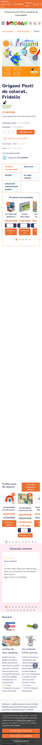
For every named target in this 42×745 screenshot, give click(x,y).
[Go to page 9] (32, 542)
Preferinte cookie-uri (21, 741)
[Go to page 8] (29, 542)
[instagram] (37, 4)
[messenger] (40, 4)
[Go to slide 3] (12, 607)
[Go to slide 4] (16, 607)
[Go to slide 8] (29, 607)
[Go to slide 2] (9, 607)
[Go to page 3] (22, 239)
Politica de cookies (24, 720)
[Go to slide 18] (30, 610)
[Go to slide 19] (34, 610)
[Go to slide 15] (21, 610)
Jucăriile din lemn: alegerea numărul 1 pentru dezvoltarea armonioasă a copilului (11, 651)
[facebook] (34, 4)
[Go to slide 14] (17, 610)
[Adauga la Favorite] (14, 209)
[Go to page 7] (25, 542)
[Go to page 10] (35, 542)
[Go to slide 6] (22, 607)
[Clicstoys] (10, 631)
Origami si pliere (23, 31)
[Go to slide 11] (8, 610)
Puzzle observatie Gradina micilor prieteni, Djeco (24, 216)
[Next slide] (35, 58)
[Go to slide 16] (24, 610)
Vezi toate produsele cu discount (31, 487)
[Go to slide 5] (19, 607)
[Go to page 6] (22, 542)
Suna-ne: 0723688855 (18, 157)
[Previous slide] (7, 626)
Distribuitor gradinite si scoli (5, 4)
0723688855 (18, 4)
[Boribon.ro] (17, 23)
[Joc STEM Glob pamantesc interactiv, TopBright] (11, 207)
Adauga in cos (26, 132)
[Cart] (39, 23)
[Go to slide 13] (14, 610)
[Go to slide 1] (6, 607)
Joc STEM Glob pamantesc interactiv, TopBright (11, 216)
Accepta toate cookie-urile (21, 731)
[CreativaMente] (32, 631)
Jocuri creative (7, 31)
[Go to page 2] (19, 239)
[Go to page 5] (29, 239)
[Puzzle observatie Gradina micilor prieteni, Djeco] (25, 207)
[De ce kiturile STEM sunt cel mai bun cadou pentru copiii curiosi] (31, 641)
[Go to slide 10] (35, 607)
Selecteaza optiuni (9, 523)
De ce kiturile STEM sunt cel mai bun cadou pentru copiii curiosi (29, 651)
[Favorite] (34, 23)
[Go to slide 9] (32, 607)
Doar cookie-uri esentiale (21, 736)
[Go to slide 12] (11, 610)
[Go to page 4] (26, 239)
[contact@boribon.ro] (10, 4)
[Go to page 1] (16, 239)
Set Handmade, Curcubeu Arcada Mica (9, 509)
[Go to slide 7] (25, 607)
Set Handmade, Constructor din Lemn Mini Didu (25, 510)
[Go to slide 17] (27, 610)
